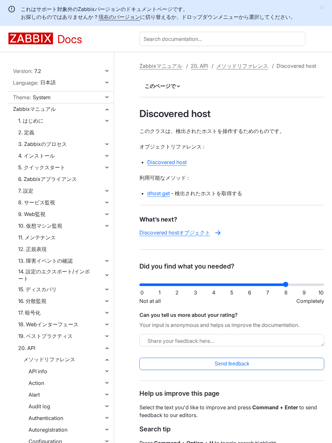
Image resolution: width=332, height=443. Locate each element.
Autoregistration (48, 429)
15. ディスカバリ (37, 289)
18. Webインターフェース (48, 324)
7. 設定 (25, 190)
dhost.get (158, 193)
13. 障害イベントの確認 (45, 260)
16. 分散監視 (32, 301)
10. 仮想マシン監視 (40, 225)
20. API (26, 348)
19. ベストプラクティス (45, 336)
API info (38, 371)
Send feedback (232, 363)
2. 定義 (26, 132)
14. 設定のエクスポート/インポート (54, 275)
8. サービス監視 (36, 202)
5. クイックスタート (41, 167)
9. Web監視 (31, 214)
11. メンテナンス (37, 237)
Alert (34, 394)
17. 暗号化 (29, 312)
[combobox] (223, 39)
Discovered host (167, 162)
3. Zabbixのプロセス (42, 144)
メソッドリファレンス (49, 359)
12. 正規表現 (32, 249)
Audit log (39, 406)
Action (36, 383)
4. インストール (36, 155)
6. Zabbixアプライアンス (47, 179)
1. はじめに (30, 120)
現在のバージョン (119, 17)
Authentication (46, 418)
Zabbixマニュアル (34, 109)
